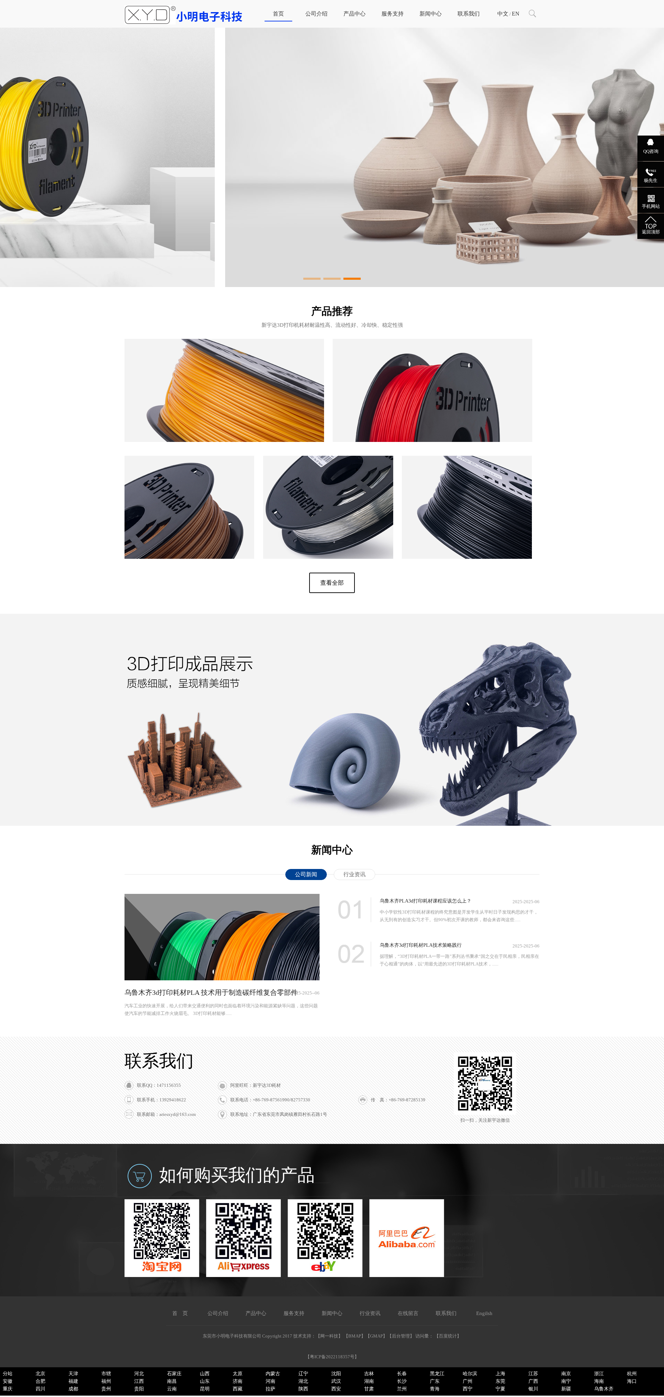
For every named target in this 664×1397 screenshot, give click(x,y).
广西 (533, 1381)
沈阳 (336, 1373)
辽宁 (303, 1373)
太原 (237, 1373)
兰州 (402, 1388)
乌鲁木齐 (604, 1388)
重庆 (7, 1388)
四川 (40, 1388)
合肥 (40, 1381)
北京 (40, 1373)
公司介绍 (316, 14)
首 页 (180, 1313)
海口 (632, 1381)
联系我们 (469, 14)
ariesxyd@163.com (177, 1114)
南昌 (172, 1381)
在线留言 (408, 1313)
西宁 (467, 1388)
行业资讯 (354, 874)
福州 (106, 1381)
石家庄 (174, 1373)
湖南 (369, 1381)
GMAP (376, 1336)
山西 (205, 1373)
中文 (502, 14)
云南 (172, 1388)
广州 (467, 1381)
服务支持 (392, 14)
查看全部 (332, 583)
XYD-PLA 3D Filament (432, 378)
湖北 (303, 1381)
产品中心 (354, 14)
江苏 (533, 1373)
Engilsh (484, 1313)
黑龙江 (437, 1373)
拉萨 (270, 1388)
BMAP (354, 1336)
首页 (278, 14)
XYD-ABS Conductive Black (467, 495)
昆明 (205, 1388)
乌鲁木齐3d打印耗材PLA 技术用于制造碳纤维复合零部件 (211, 992)
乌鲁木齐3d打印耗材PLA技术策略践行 (421, 945)
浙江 (599, 1373)
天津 (73, 1373)
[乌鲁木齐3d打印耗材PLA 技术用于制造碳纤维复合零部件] (222, 978)
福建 (73, 1381)
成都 (73, 1388)
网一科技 (329, 1336)
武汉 (336, 1381)
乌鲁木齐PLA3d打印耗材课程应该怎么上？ (425, 901)
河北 (139, 1373)
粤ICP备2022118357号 (332, 1356)
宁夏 (500, 1388)
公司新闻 (306, 874)
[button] (312, 279)
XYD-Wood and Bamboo (189, 495)
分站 (7, 1373)
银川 (533, 1388)
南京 (566, 1373)
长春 (402, 1373)
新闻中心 (430, 14)
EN (515, 14)
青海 (435, 1388)
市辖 (106, 1373)
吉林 (369, 1373)
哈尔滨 (470, 1373)
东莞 (500, 1381)
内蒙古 (273, 1373)
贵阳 (139, 1388)
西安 (336, 1388)
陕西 (303, 1388)
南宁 (566, 1381)
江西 (139, 1381)
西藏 (237, 1388)
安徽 (7, 1381)
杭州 (632, 1373)
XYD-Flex (328, 495)
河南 (270, 1381)
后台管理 (401, 1336)
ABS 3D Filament (224, 378)
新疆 (566, 1388)
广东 (435, 1381)
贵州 (106, 1388)
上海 (500, 1373)
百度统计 (448, 1336)
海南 (599, 1381)
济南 (237, 1381)
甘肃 (369, 1388)
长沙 (402, 1381)
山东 (205, 1381)
